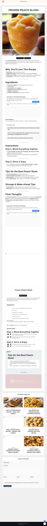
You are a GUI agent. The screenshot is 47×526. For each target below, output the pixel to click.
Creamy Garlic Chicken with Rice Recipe (33, 431)
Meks (29, 523)
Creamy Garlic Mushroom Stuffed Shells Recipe (13, 450)
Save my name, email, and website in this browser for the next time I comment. (21, 482)
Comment (5, 465)
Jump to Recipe (20, 58)
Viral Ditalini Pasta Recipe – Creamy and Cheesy (13, 431)
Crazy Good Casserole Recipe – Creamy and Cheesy (34, 450)
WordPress (26, 524)
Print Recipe (27, 58)
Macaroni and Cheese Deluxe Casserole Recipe (33, 412)
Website (32, 477)
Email (18, 477)
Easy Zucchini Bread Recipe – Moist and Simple (13, 412)
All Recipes (13, 408)
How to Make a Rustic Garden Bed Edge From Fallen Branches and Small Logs (23, 128)
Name (5, 477)
